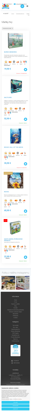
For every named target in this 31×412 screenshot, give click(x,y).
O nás (15, 302)
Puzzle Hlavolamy (15, 337)
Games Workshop (15, 331)
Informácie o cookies (17, 399)
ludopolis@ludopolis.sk (21, 4)
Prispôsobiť (15, 405)
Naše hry (15, 339)
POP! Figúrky (15, 333)
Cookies (15, 317)
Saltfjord (8, 97)
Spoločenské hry (20, 13)
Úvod (12, 13)
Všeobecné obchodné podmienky (15, 310)
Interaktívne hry (15, 335)
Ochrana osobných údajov (15, 311)
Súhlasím (15, 402)
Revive (6, 192)
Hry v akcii (15, 327)
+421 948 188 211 (8, 4)
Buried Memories (10, 52)
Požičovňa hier (15, 341)
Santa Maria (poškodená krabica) (13, 239)
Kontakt (15, 308)
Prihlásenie (15, 315)
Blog (15, 306)
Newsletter (15, 313)
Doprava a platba (15, 304)
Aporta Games (7, 65)
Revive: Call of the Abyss (13, 147)
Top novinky (15, 325)
